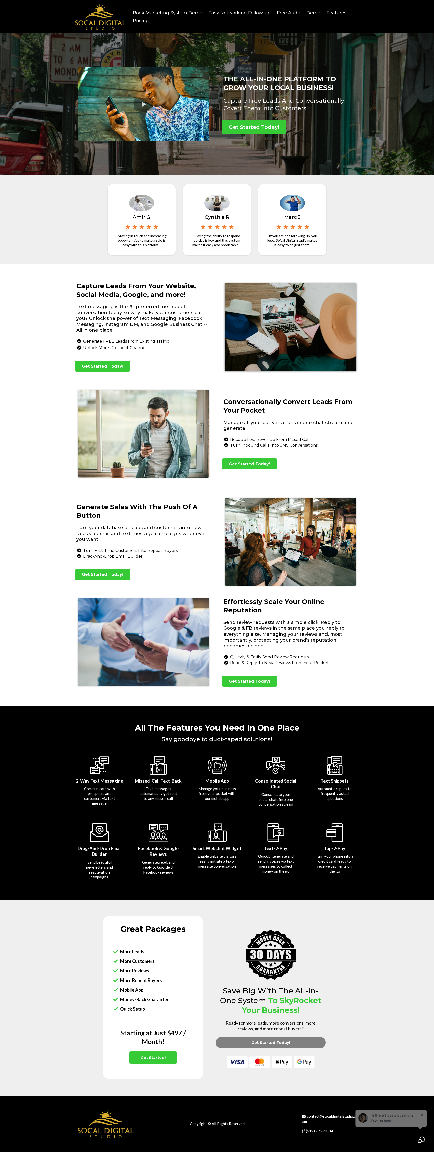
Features (336, 13)
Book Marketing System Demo (167, 13)
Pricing (141, 20)
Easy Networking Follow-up (239, 13)
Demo (313, 13)
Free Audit (288, 13)
